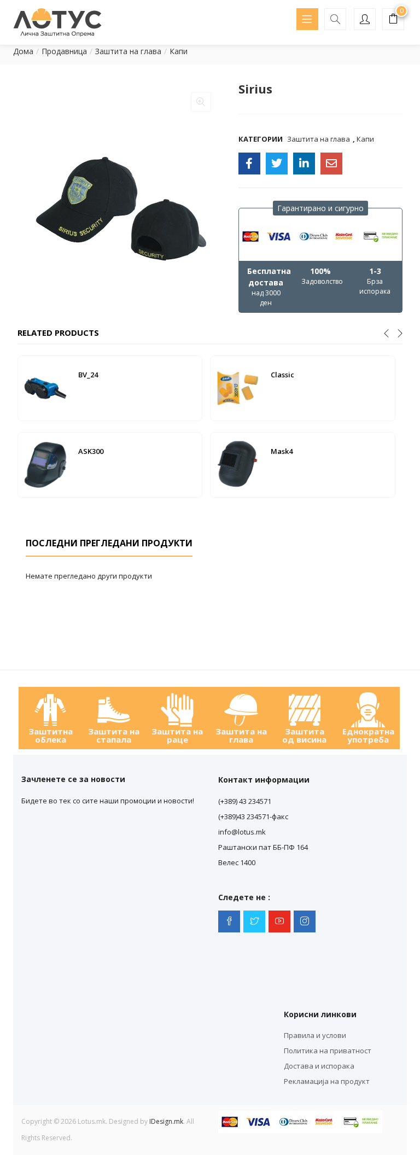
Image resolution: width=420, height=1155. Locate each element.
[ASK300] (45, 464)
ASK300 (90, 451)
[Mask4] (237, 464)
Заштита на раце (177, 735)
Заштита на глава (128, 51)
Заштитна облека (50, 735)
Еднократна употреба (368, 735)
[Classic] (237, 387)
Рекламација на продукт (327, 1081)
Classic (282, 375)
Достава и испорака (319, 1066)
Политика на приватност (327, 1050)
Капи (179, 51)
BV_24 (88, 375)
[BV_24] (45, 387)
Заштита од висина (304, 735)
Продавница (64, 51)
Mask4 (282, 451)
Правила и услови (315, 1035)
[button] (393, 20)
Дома (23, 51)
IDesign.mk (166, 1121)
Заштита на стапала (113, 735)
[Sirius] (249, 163)
